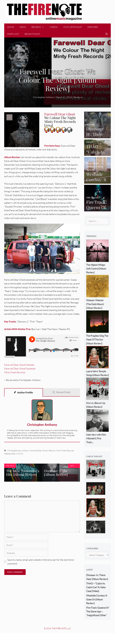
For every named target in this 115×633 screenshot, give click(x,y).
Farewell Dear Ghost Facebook (20, 368)
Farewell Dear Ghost (39, 450)
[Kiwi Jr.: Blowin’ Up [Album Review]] (95, 476)
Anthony (25, 450)
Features (93, 27)
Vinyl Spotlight (72, 27)
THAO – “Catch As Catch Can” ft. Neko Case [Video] (96, 587)
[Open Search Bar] (106, 33)
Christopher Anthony (42, 425)
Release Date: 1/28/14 (13, 453)
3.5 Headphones (14, 450)
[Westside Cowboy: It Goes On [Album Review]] (97, 181)
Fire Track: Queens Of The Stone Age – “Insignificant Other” (97, 611)
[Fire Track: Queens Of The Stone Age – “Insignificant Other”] (97, 209)
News (22, 27)
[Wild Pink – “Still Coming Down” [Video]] (95, 531)
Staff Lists (13, 34)
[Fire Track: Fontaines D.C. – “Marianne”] (95, 492)
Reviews (36, 27)
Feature (52, 450)
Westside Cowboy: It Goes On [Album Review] (96, 599)
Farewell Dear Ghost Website (19, 364)
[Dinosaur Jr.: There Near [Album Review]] (97, 136)
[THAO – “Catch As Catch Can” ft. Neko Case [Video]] (97, 153)
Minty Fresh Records (14, 372)
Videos (54, 27)
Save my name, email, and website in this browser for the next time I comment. (40, 561)
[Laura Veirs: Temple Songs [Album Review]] (95, 515)
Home (10, 27)
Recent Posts (32, 34)
